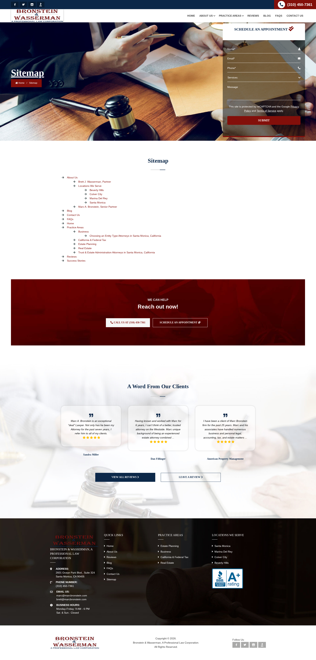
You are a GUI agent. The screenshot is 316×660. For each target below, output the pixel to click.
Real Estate (85, 248)
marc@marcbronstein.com (71, 595)
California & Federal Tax (92, 240)
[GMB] (32, 4)
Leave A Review (190, 477)
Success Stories (76, 260)
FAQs (70, 219)
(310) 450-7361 (299, 5)
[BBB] (40, 4)
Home (21, 83)
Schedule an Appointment (179, 322)
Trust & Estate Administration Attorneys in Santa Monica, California (116, 252)
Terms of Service (266, 110)
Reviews (72, 256)
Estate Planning (87, 244)
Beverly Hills (97, 190)
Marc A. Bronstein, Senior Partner (97, 206)
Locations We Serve (89, 185)
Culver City (96, 194)
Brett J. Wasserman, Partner (94, 181)
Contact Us (73, 214)
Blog (69, 210)
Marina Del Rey (99, 198)
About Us (72, 177)
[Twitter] (23, 4)
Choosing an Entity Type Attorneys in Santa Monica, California (125, 235)
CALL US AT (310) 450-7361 (129, 322)
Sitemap (111, 579)
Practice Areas (75, 227)
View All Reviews (124, 477)
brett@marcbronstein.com (71, 599)
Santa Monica (98, 202)
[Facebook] (15, 4)
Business (83, 231)
